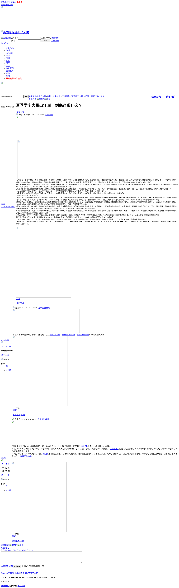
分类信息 (56, 96)
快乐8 (45, 454)
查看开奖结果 (26, 456)
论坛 (10, 53)
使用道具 (20, 303)
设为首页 (5, 2)
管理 (17, 408)
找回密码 (55, 38)
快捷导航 (5, 43)
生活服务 (10, 71)
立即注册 (55, 41)
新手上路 (5, 355)
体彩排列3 (114, 449)
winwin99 (5, 340)
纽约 (8, 76)
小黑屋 (17, 573)
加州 (8, 50)
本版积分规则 (7, 566)
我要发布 (156, 96)
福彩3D (84, 446)
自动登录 (47, 38)
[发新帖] (41, 99)
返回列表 (32, 99)
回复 (18, 299)
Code (24, 550)
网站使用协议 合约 (14, 78)
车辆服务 (66, 96)
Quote (19, 550)
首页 (10, 48)
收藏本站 (13, 2)
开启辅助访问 (7, 5)
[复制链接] (20, 112)
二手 (8, 66)
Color (5, 550)
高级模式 (5, 548)
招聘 (8, 55)
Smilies (30, 550)
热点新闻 (10, 68)
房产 (8, 63)
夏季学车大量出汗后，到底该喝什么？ (87, 96)
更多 (8, 73)
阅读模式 (49, 115)
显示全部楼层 (44, 308)
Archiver (4, 573)
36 (10, 346)
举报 (23, 415)
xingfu (3, 458)
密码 (13, 41)
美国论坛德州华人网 (37, 96)
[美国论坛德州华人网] (15, 32)
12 (7, 346)
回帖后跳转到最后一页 (34, 566)
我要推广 (171, 96)
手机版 (19, 2)
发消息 (9, 370)
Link (15, 550)
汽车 (8, 61)
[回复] (48, 99)
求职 (8, 58)
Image (10, 550)
